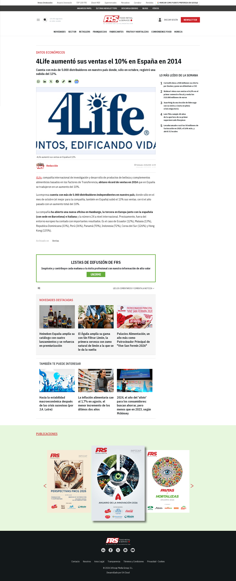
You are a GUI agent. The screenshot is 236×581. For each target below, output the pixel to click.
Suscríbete (190, 19)
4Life (39, 177)
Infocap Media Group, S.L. (121, 568)
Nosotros (87, 561)
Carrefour (137, 3)
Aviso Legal (99, 561)
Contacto (75, 561)
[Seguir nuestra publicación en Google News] (76, 81)
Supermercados (110, 3)
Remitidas (149, 3)
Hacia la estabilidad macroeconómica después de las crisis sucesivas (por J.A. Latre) (56, 403)
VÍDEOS (155, 8)
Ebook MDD (95, 3)
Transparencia (114, 561)
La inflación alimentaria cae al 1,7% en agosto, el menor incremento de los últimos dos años (96, 403)
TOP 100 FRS (81, 3)
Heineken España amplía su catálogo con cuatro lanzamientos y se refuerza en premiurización (57, 340)
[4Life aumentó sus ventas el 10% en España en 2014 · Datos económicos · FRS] (118, 20)
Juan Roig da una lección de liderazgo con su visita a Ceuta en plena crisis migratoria (178, 105)
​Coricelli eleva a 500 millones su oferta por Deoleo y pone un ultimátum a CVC (179, 84)
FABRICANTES (116, 31)
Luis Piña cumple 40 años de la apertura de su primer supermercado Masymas (174, 117)
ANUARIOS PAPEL (84, 8)
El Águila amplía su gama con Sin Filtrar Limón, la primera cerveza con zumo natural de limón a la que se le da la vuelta (96, 342)
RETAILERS (84, 31)
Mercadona (125, 3)
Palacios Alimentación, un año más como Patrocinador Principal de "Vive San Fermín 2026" (133, 340)
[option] (118, 483)
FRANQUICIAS (100, 31)
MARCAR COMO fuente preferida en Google (179, 3)
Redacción (52, 166)
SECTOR (72, 31)
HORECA (178, 31)
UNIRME (96, 274)
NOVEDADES (60, 31)
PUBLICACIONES (46, 434)
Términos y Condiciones (133, 561)
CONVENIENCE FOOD (161, 31)
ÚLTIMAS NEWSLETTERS (106, 8)
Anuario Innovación (64, 3)
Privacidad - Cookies (156, 561)
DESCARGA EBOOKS (129, 8)
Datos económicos (50, 52)
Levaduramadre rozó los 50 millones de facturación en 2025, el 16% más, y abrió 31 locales (179, 128)
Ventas (55, 240)
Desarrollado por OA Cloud (118, 572)
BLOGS (145, 8)
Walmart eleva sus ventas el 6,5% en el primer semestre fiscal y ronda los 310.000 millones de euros (179, 94)
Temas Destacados (44, 3)
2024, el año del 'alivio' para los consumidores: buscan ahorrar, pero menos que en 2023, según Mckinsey (134, 405)
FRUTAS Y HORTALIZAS (137, 31)
